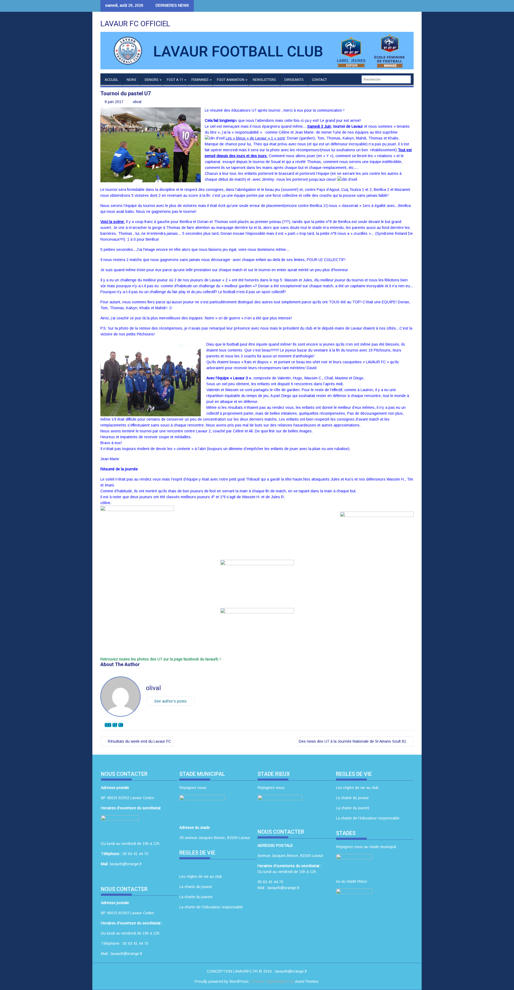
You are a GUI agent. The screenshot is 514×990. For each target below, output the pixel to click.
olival (137, 102)
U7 (114, 725)
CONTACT (319, 80)
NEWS (131, 80)
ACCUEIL (111, 80)
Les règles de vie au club (200, 876)
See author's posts (170, 701)
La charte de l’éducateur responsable (211, 907)
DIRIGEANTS (294, 80)
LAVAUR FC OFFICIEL (135, 23)
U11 (108, 725)
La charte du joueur (195, 887)
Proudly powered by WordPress (222, 981)
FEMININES (200, 80)
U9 (120, 725)
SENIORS (151, 80)
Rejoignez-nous (192, 787)
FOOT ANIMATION (230, 80)
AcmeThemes (307, 981)
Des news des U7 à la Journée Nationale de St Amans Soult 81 (352, 741)
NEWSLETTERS (264, 80)
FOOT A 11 (175, 80)
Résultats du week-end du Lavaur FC (139, 741)
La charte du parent (196, 897)
